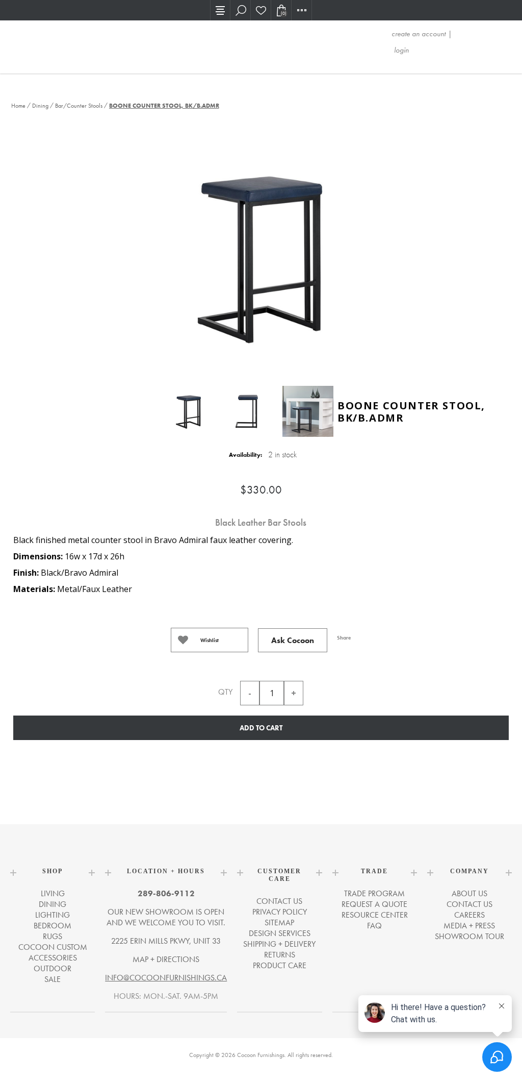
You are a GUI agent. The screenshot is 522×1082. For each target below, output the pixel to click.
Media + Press (469, 925)
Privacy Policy (279, 911)
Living (53, 893)
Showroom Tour (469, 936)
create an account (419, 34)
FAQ (374, 925)
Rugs (52, 936)
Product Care (279, 965)
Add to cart (261, 727)
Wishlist (209, 640)
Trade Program (374, 893)
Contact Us (469, 904)
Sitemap (279, 922)
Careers (469, 914)
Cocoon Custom (52, 947)
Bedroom (52, 925)
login (401, 50)
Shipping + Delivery (279, 944)
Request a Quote (374, 904)
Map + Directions (166, 959)
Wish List (261, 10)
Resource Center (375, 914)
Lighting (52, 914)
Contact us (279, 901)
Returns (279, 954)
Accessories (53, 957)
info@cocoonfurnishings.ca (166, 977)
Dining (52, 904)
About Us (469, 893)
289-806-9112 (166, 893)
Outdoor (52, 968)
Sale (52, 979)
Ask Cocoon (292, 640)
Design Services (279, 933)
